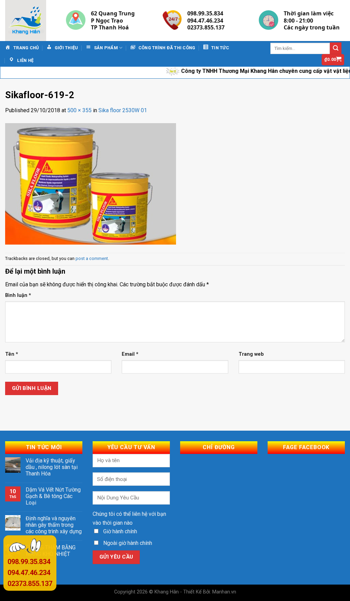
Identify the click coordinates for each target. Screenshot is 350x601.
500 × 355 (79, 110)
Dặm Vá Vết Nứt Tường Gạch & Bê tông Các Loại (53, 496)
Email (130, 354)
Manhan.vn (224, 592)
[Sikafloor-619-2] (90, 183)
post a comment (92, 258)
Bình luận (18, 295)
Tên (11, 354)
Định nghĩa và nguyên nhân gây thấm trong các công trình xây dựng (54, 525)
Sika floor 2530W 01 (122, 110)
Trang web (251, 354)
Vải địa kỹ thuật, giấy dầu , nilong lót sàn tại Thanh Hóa (52, 467)
